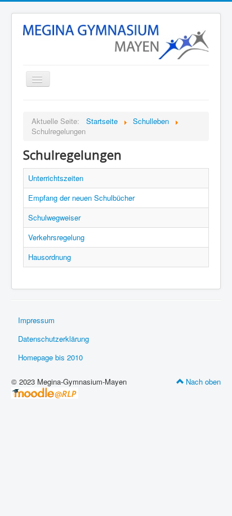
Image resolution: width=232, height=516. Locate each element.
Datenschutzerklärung (53, 338)
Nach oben (203, 381)
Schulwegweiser (54, 217)
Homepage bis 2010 (50, 357)
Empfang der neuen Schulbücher (81, 197)
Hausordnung (49, 257)
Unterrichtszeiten (55, 178)
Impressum (36, 320)
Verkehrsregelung (56, 237)
